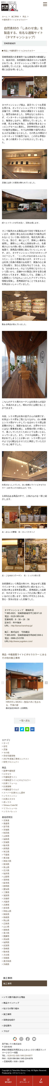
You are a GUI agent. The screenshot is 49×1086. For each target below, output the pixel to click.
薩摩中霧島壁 (9, 771)
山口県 (6, 927)
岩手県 (6, 826)
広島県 (6, 923)
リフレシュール (10, 808)
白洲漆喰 (7, 786)
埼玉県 (6, 851)
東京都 (6, 858)
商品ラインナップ (11, 1002)
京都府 (6, 898)
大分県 (6, 955)
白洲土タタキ (9, 799)
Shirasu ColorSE (10, 805)
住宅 (5, 746)
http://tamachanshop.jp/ (21, 626)
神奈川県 (7, 861)
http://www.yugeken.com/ (20, 641)
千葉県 (6, 855)
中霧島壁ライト (10, 777)
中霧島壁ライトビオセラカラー (17, 780)
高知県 (6, 939)
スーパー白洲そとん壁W (14, 793)
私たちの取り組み (11, 1008)
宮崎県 (6, 958)
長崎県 (6, 948)
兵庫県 (6, 905)
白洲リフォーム (10, 783)
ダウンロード (24, 1082)
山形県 (6, 836)
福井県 (6, 873)
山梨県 (6, 876)
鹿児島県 (7, 961)
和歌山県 (7, 911)
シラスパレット (10, 811)
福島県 (6, 839)
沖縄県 (6, 964)
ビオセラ (7, 774)
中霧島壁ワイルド (11, 789)
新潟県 (6, 864)
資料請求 (8, 1082)
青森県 (6, 823)
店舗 (5, 749)
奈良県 (6, 908)
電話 (41, 1082)
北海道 (6, 820)
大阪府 (6, 902)
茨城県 (6, 842)
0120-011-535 (13, 1055)
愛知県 (6, 889)
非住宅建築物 (9, 756)
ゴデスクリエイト (19, 1073)
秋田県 (6, 833)
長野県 (6, 880)
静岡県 (6, 886)
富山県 (6, 867)
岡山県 (6, 920)
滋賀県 (6, 895)
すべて (6, 743)
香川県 (6, 933)
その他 (6, 752)
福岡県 (6, 942)
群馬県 (6, 848)
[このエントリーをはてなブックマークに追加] (32, 729)
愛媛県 (6, 936)
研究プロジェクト (11, 762)
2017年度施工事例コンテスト (16, 759)
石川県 (6, 870)
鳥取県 (6, 914)
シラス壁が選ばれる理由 (14, 997)
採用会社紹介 (9, 1019)
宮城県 (6, 830)
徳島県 (6, 930)
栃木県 (6, 845)
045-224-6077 (26, 1055)
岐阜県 (6, 883)
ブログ (6, 1031)
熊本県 (6, 952)
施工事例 (7, 983)
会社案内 (7, 1025)
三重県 (6, 892)
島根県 (6, 917)
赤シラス (7, 802)
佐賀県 (6, 945)
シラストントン (10, 796)
